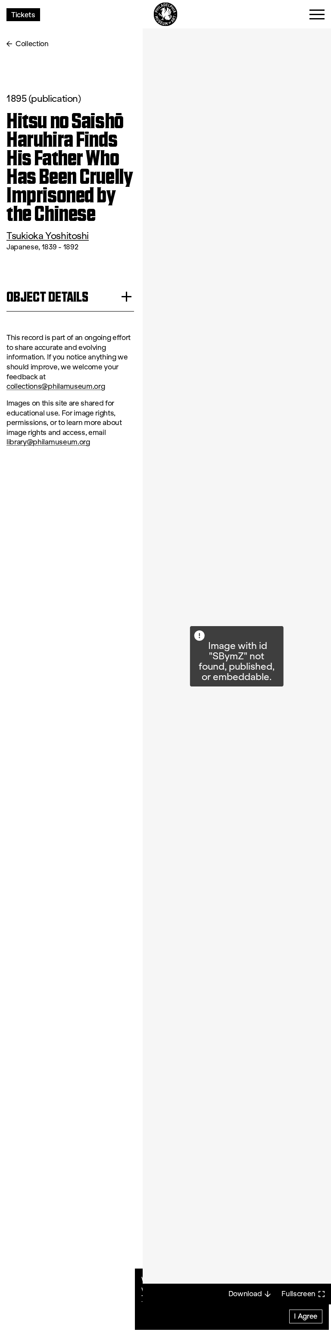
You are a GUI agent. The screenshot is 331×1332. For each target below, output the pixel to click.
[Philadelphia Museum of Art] (166, 14)
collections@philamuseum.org (55, 386)
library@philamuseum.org (48, 442)
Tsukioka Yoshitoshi (47, 235)
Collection (32, 44)
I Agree (306, 1315)
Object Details (47, 297)
